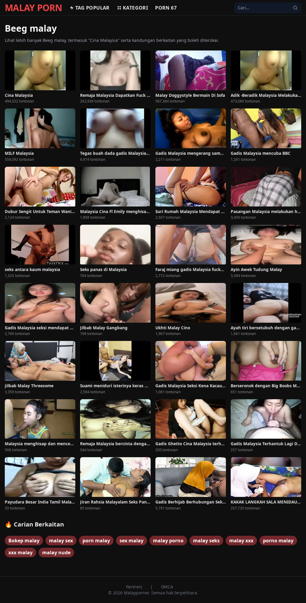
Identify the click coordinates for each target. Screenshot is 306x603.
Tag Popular (92, 7)
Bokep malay (23, 540)
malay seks (206, 540)
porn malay (96, 540)
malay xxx (241, 540)
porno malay (278, 540)
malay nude (56, 552)
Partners (134, 587)
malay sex (61, 540)
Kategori (135, 7)
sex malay (131, 540)
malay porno (168, 540)
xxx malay (20, 552)
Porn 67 (166, 7)
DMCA (167, 587)
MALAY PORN (33, 7)
